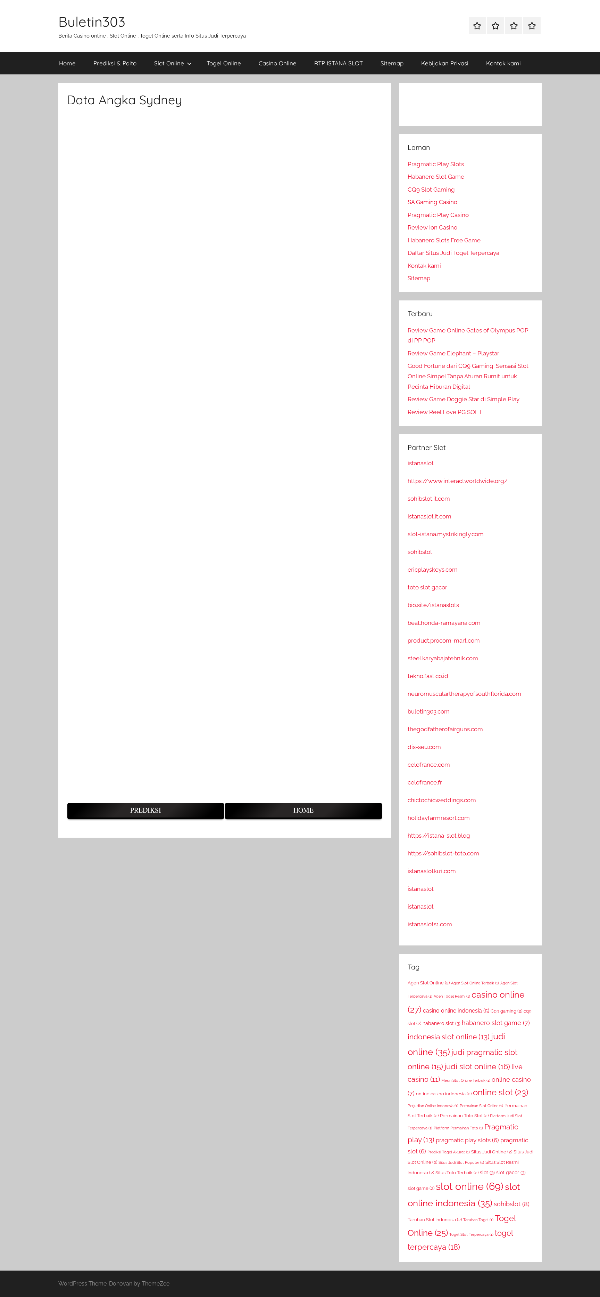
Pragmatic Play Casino (438, 214)
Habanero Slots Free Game (444, 240)
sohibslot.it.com (429, 498)
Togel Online (224, 63)
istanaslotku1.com (432, 871)
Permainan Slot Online (481, 1106)
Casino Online (278, 63)
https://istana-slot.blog (439, 835)
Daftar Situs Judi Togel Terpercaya (453, 252)
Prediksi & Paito (114, 63)
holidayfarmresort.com (439, 817)
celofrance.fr (425, 782)
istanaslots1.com (430, 924)
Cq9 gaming (506, 1011)
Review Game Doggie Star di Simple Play (463, 399)
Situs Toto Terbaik (456, 1172)
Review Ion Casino (432, 227)
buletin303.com (429, 711)
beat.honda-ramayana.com (444, 622)
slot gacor (511, 1172)
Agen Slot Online (429, 982)
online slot (500, 1092)
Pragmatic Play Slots (436, 164)
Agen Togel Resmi (452, 996)
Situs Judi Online (491, 1151)
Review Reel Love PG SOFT (445, 412)
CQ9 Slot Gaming (431, 189)
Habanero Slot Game (436, 176)
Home (67, 63)
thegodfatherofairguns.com (445, 729)
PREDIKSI (145, 810)
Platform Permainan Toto (458, 1128)
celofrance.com (429, 764)
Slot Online (169, 63)
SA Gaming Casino (432, 202)
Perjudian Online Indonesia (433, 1106)
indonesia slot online (449, 1036)
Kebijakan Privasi (444, 63)
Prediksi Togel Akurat (448, 1152)
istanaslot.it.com (429, 516)
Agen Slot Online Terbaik (475, 983)
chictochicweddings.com (442, 800)
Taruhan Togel (478, 1220)
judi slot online (477, 1066)
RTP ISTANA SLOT (338, 63)
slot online (469, 1186)
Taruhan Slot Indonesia (435, 1219)
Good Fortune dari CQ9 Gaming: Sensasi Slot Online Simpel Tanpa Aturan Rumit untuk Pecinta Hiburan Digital (468, 376)
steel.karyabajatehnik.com (443, 658)
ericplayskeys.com (433, 569)
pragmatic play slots (467, 1140)
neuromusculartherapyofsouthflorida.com (464, 693)
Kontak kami (503, 63)
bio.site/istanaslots (433, 605)
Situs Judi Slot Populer (461, 1162)
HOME (303, 810)
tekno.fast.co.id (428, 675)
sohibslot (420, 551)
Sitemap (392, 63)
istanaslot (421, 463)
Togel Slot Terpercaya (471, 1234)
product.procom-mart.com (444, 640)
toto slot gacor (427, 587)
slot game (421, 1188)
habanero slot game (496, 1022)
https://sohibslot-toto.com (443, 853)
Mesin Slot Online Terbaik (465, 1080)
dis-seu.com (424, 746)
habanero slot (441, 1023)
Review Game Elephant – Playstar (453, 353)
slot (487, 1172)
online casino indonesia (444, 1093)
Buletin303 (91, 21)
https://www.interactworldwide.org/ (458, 480)
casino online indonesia (456, 1010)
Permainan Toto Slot (464, 1115)
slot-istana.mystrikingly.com (446, 534)
